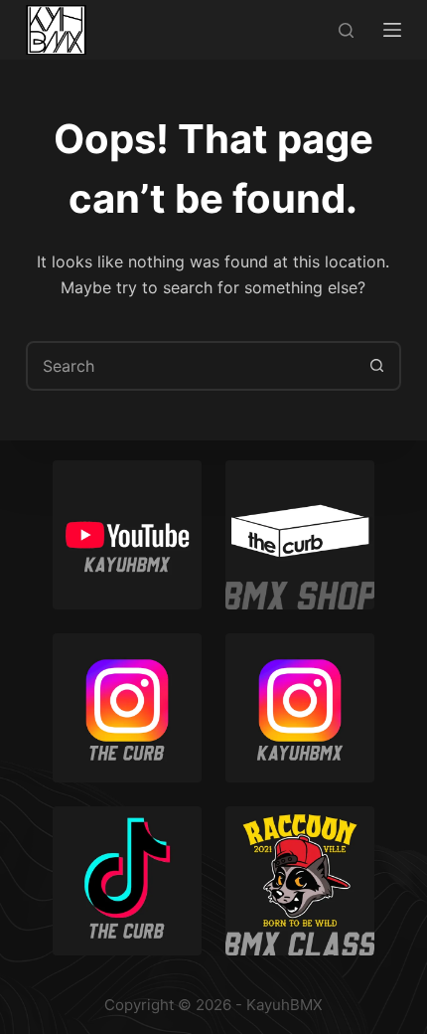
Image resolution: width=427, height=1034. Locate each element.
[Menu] (392, 30)
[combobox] (191, 366)
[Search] (346, 30)
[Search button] (376, 366)
